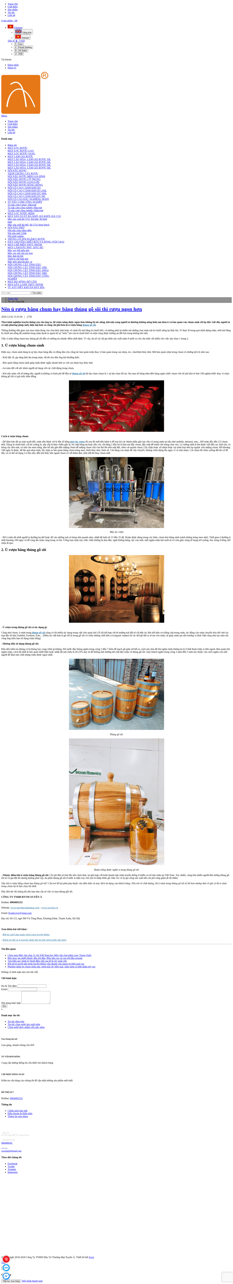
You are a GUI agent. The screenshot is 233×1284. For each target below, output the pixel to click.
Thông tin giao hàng (18, 1116)
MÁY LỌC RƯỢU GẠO (21, 150)
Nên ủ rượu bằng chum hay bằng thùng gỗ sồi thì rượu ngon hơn (71, 309)
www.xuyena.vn (49, 907)
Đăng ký (12, 67)
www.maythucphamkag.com (24, 907)
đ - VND (19, 54)
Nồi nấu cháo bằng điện (20, 230)
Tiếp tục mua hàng (11, 1281)
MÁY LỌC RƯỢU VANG (21, 153)
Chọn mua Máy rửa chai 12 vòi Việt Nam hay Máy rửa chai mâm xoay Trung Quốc (49, 955)
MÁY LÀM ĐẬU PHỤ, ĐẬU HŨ (25, 247)
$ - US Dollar (21, 50)
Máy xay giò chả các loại (20, 253)
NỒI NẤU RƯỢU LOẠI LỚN (23, 182)
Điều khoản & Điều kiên (20, 1113)
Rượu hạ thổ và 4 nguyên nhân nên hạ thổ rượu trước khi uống (34, 940)
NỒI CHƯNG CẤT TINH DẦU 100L (27, 267)
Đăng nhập (13, 65)
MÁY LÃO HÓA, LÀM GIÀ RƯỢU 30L (29, 165)
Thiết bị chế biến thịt (18, 259)
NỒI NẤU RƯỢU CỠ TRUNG (24, 179)
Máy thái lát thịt (15, 256)
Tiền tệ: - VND (16, 41)
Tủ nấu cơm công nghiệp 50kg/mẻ (25, 207)
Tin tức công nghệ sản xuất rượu (24, 1024)
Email (4, 989)
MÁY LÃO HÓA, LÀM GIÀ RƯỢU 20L (29, 162)
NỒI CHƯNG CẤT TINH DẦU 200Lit (28, 270)
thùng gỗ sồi (89, 325)
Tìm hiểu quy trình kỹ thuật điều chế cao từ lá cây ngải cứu (37, 961)
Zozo (91, 1257)
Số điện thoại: (8, 1140)
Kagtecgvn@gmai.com (20, 913)
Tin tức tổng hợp (16, 1021)
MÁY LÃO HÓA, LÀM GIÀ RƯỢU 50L (29, 167)
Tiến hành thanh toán (32, 1281)
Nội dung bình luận (11, 1003)
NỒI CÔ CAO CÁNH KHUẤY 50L (26, 196)
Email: (5, 1148)
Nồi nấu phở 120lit (17, 233)
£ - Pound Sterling (23, 47)
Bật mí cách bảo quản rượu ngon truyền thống (26, 934)
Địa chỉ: (6, 1133)
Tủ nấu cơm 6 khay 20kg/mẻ (22, 204)
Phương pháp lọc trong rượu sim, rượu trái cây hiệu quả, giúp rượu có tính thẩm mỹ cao (51, 966)
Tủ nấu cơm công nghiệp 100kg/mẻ (25, 210)
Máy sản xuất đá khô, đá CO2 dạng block (28, 224)
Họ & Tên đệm (8, 986)
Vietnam (17, 27)
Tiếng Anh (26, 32)
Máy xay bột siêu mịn (18, 250)
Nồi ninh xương (16, 236)
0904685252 (16, 1098)
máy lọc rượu (77, 441)
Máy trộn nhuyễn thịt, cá (20, 261)
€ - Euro (19, 44)
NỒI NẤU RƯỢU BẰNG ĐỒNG (25, 185)
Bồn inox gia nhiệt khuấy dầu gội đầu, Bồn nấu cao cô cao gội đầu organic (45, 958)
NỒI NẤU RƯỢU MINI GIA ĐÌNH (26, 176)
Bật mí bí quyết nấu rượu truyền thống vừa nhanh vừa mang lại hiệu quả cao (46, 963)
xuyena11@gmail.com (11, 1151)
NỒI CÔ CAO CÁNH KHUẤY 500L (27, 193)
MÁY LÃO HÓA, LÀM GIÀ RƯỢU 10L (29, 159)
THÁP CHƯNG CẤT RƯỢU (23, 173)
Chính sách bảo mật (17, 1110)
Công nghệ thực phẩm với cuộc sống (26, 1027)
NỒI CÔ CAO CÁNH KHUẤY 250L (27, 190)
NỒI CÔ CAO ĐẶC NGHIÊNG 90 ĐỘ (28, 199)
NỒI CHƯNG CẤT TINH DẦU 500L (27, 273)
